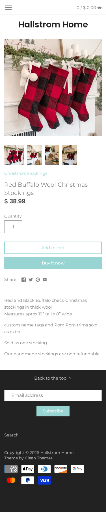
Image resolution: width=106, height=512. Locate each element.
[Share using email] (45, 278)
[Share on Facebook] (23, 278)
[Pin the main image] (38, 278)
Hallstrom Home (53, 24)
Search (11, 435)
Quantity (13, 216)
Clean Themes (39, 458)
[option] (14, 155)
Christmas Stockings (25, 173)
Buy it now (53, 263)
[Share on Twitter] (31, 278)
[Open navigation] (8, 7)
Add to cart (53, 247)
